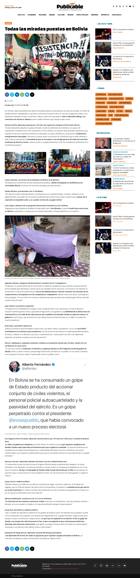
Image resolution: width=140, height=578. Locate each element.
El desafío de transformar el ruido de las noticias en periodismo (123, 183)
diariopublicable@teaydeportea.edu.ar (65, 569)
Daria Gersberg (118, 48)
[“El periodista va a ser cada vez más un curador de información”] (103, 156)
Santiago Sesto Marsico (122, 61)
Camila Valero (118, 165)
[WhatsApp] (22, 94)
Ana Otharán (117, 32)
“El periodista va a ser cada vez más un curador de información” (124, 156)
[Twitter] (126, 6)
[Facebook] (113, 6)
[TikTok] (123, 6)
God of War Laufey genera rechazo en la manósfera (123, 44)
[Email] (32, 94)
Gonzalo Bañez (119, 179)
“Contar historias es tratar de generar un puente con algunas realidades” (123, 170)
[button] (133, 6)
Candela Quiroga (119, 162)
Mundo (8, 23)
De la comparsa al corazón (123, 29)
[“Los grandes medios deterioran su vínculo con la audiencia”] (103, 143)
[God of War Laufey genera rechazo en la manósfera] (103, 47)
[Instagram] (116, 6)
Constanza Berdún (120, 175)
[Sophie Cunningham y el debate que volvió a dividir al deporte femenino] (103, 74)
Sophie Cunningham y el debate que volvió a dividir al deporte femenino (123, 72)
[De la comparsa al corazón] (103, 34)
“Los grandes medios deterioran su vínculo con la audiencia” (124, 141)
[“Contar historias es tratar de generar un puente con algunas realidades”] (103, 170)
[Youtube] (130, 6)
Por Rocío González (120, 146)
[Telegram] (27, 94)
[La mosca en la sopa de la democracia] (103, 61)
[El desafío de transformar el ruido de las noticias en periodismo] (103, 183)
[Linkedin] (120, 6)
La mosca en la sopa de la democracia (123, 57)
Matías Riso (117, 77)
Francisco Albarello (120, 152)
